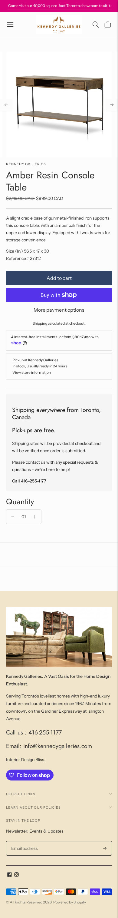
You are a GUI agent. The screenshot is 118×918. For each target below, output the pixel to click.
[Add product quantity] (34, 517)
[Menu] (10, 24)
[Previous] (6, 105)
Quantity (20, 501)
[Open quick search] (95, 24)
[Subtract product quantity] (12, 517)
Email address (23, 841)
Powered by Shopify (69, 902)
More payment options (59, 310)
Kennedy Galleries (26, 164)
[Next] (112, 105)
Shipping (40, 323)
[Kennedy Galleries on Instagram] (16, 875)
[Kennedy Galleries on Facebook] (9, 875)
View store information (31, 372)
